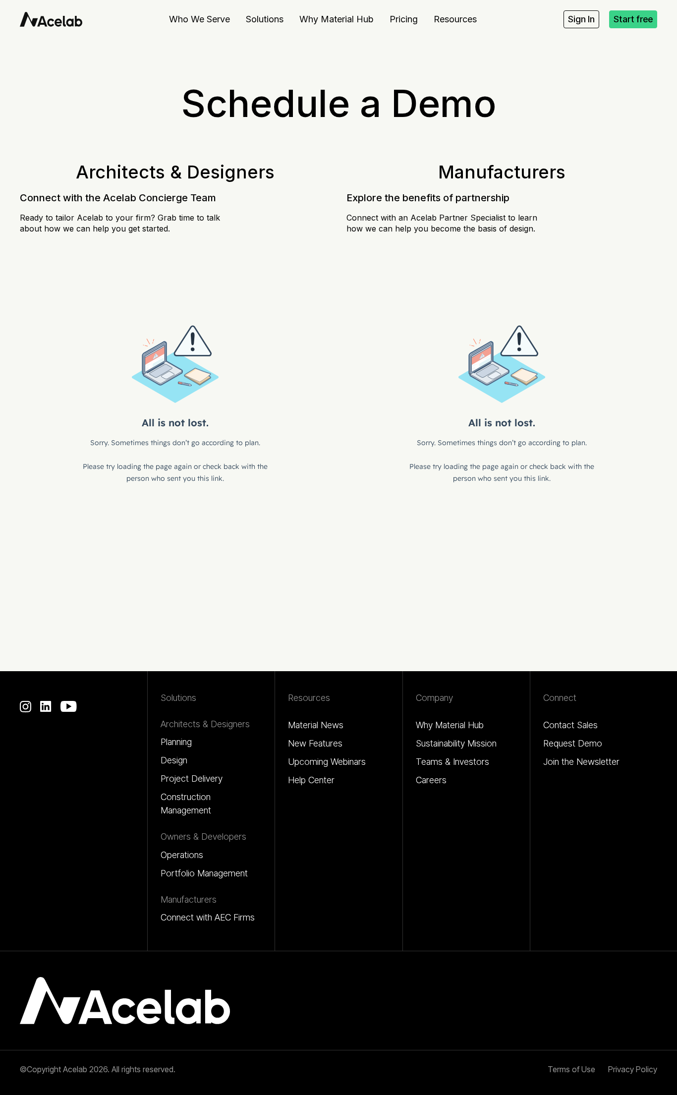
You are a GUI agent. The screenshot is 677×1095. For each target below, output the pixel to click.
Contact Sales (570, 725)
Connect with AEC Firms (208, 917)
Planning (176, 742)
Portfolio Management (204, 873)
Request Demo (572, 743)
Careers (431, 780)
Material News (315, 725)
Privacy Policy (632, 1069)
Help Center (311, 780)
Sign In (581, 19)
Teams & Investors (452, 761)
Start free (633, 19)
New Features (315, 743)
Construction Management (186, 803)
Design (174, 760)
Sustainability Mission (456, 743)
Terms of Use (571, 1069)
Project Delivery (192, 778)
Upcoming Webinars (327, 761)
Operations (182, 855)
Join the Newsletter (581, 761)
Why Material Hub (450, 725)
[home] (51, 19)
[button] (199, 19)
